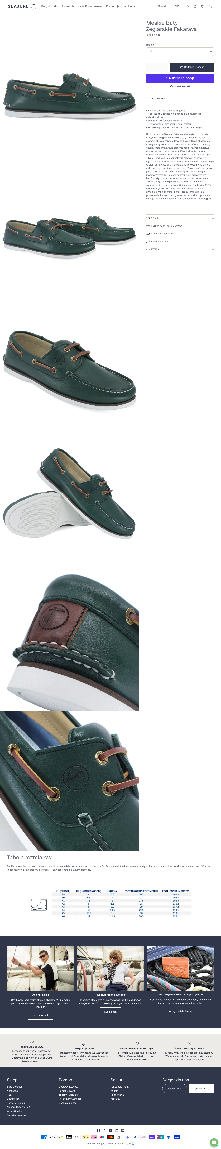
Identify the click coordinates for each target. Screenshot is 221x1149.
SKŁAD (154, 218)
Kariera (114, 1090)
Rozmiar (150, 44)
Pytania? (156, 249)
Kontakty (115, 1098)
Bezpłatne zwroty (161, 241)
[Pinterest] (123, 1130)
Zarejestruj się (201, 1088)
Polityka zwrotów (16, 1115)
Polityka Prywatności (70, 1098)
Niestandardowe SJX (18, 1106)
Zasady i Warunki (68, 1094)
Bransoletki (13, 1098)
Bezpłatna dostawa (162, 233)
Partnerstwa (117, 1094)
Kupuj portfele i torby (180, 1011)
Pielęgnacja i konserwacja (166, 226)
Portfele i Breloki (16, 1103)
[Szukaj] (188, 6)
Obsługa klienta (67, 1103)
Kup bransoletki (40, 1015)
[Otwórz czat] (214, 1142)
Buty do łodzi (14, 1086)
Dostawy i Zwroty (68, 1086)
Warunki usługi (15, 1111)
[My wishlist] (202, 6)
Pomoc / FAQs (67, 1090)
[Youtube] (110, 1130)
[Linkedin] (116, 1130)
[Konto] (195, 6)
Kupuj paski (110, 1011)
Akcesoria (12, 1090)
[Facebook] (98, 1130)
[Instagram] (104, 1130)
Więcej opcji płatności (180, 85)
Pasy (9, 1094)
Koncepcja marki (119, 1086)
